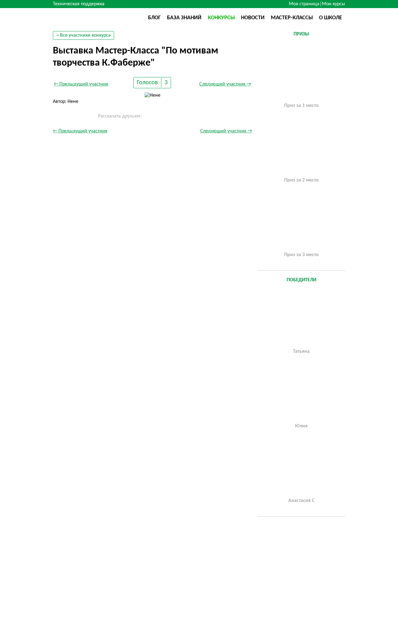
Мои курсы (333, 4)
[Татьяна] (301, 317)
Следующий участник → (225, 84)
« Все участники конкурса (83, 35)
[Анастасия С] (301, 466)
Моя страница (304, 4)
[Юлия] (301, 392)
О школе (330, 18)
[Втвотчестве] (84, 17)
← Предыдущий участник (81, 84)
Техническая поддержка (78, 4)
